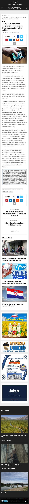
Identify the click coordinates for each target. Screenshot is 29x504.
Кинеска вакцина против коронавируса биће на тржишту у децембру (14, 213)
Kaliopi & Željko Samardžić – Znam (11, 465)
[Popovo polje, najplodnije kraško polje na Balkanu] (14, 424)
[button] (25, 501)
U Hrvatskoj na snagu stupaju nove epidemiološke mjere (13, 305)
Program (10, 4)
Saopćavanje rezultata (16, 189)
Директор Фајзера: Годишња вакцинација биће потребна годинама (14, 282)
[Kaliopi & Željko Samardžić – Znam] (14, 453)
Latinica (14, 4)
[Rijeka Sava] (14, 481)
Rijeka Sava (4, 493)
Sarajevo (5, 191)
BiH (3, 21)
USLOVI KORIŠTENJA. (7, 184)
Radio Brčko (6, 32)
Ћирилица (19, 4)
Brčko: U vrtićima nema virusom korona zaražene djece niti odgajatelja (14, 259)
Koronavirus (6, 189)
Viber (11, 191)
